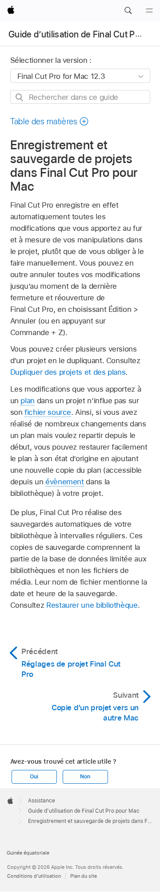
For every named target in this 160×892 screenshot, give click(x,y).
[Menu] (149, 10)
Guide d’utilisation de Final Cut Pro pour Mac (84, 811)
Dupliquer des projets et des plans (68, 372)
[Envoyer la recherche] (19, 97)
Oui (34, 776)
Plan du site (83, 876)
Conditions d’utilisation (34, 876)
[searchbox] (80, 97)
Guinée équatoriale (28, 853)
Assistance (41, 801)
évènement (64, 481)
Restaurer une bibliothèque (92, 605)
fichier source (47, 412)
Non (85, 776)
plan (27, 400)
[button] (128, 10)
